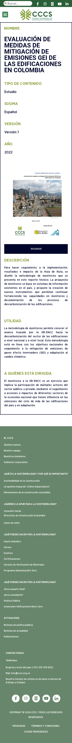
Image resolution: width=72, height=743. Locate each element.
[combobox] (17, 3)
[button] (5, 14)
